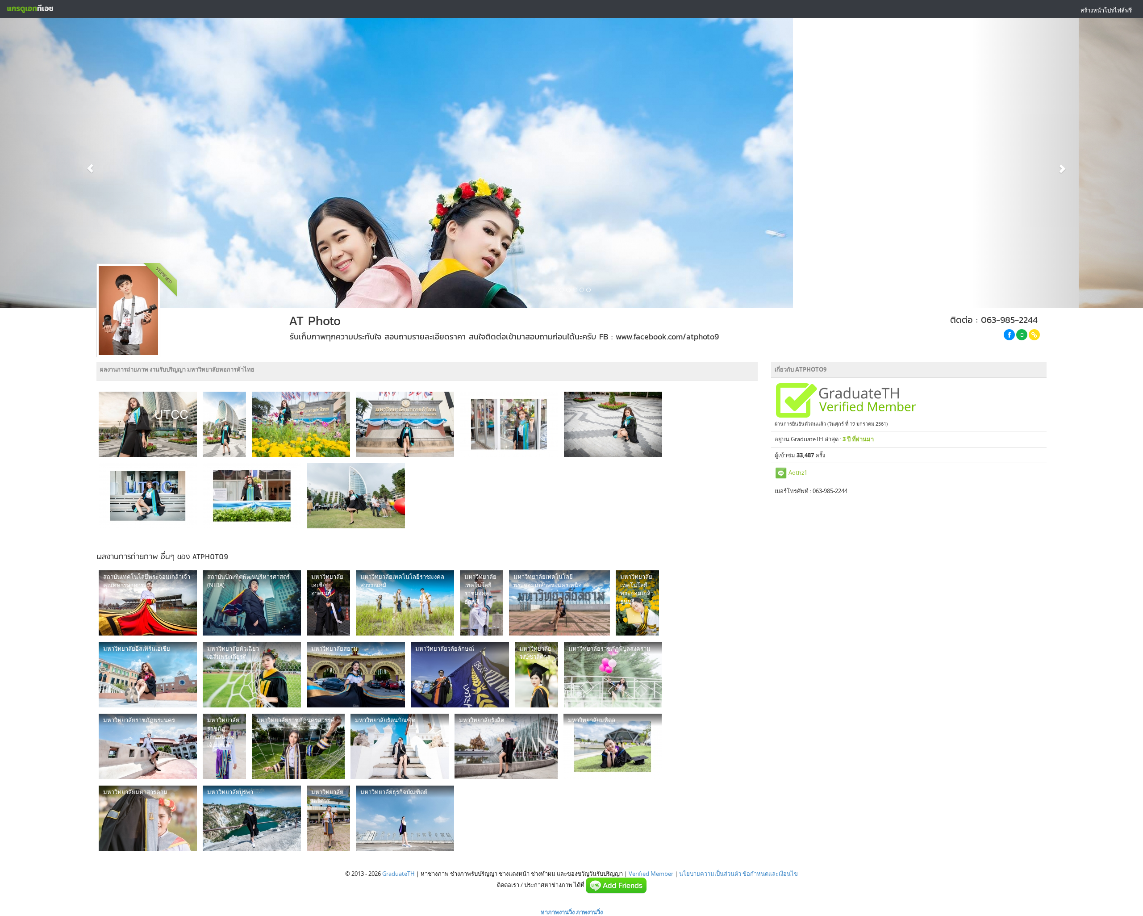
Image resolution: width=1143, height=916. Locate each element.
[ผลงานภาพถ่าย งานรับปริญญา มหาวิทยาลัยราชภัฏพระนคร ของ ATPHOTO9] (148, 746)
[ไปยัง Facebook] (1009, 334)
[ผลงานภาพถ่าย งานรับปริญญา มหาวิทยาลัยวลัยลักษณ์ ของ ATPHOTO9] (460, 674)
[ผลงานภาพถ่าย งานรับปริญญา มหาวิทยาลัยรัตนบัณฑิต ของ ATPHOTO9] (399, 746)
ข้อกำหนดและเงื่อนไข (770, 874)
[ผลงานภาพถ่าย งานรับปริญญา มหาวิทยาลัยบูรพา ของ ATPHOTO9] (252, 818)
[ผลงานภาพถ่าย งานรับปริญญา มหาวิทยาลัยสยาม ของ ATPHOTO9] (356, 674)
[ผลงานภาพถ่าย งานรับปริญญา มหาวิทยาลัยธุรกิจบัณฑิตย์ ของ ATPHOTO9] (405, 818)
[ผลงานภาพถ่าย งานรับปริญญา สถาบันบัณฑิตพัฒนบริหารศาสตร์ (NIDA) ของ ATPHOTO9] (252, 603)
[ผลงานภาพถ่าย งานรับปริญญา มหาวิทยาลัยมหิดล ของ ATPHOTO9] (612, 746)
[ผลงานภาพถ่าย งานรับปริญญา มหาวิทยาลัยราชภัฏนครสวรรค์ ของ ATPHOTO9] (298, 746)
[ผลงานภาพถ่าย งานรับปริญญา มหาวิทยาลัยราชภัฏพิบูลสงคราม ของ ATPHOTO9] (613, 674)
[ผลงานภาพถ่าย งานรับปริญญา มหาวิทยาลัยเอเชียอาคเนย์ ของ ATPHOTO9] (328, 603)
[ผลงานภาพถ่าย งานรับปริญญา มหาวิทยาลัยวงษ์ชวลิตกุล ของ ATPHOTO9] (536, 674)
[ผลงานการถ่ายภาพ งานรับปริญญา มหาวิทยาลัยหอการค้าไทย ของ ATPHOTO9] (148, 424)
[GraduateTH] (30, 9)
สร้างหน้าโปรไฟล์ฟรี (1106, 10)
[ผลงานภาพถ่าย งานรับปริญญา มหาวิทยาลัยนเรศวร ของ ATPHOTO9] (328, 818)
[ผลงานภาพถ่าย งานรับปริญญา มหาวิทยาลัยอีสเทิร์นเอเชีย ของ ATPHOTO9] (148, 674)
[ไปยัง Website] (1034, 334)
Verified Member (651, 874)
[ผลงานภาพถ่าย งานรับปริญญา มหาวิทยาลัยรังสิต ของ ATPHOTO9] (506, 746)
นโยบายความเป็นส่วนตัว (710, 874)
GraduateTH (398, 874)
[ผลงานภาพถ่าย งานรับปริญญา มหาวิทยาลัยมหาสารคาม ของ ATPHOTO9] (148, 818)
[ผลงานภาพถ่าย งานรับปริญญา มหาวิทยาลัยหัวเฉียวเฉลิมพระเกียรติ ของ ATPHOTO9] (252, 674)
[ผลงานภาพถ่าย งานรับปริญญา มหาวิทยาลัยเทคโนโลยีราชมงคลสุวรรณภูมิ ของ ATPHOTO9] (405, 603)
